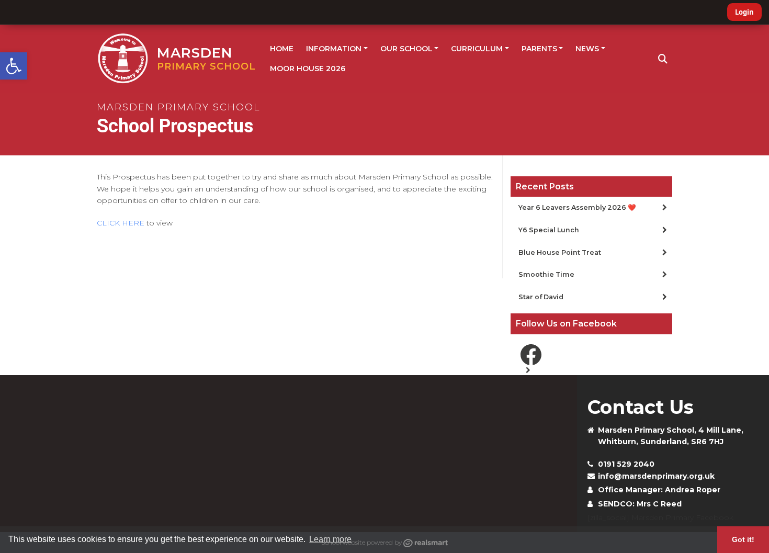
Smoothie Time (546, 274)
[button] (13, 66)
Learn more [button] (330, 539)
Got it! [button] (743, 539)
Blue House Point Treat (559, 252)
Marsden (206, 58)
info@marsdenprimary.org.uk (656, 476)
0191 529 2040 (626, 464)
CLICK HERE (120, 223)
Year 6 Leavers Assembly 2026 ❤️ (577, 207)
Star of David (540, 297)
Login (744, 12)
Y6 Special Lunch (548, 230)
